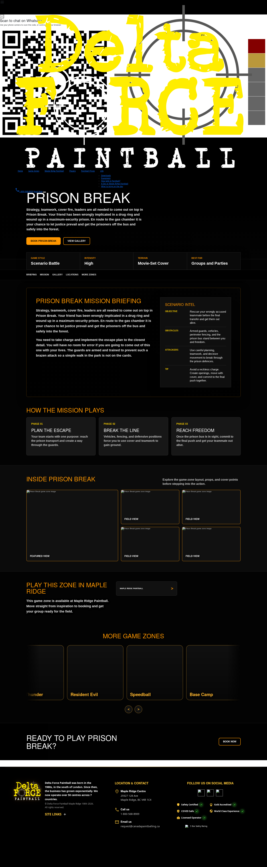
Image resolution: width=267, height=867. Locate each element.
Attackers (171, 350)
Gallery (57, 274)
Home (20, 171)
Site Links (53, 814)
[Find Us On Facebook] (256, 75)
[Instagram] (219, 792)
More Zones (89, 274)
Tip (166, 369)
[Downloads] (256, 60)
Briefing (31, 274)
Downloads (106, 175)
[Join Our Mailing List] (256, 118)
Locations (72, 274)
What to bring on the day (112, 186)
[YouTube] (210, 792)
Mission (44, 274)
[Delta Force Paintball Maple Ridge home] (25, 789)
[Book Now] (256, 46)
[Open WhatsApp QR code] (44, 192)
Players (72, 171)
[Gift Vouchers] (256, 103)
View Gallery (77, 241)
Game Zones (33, 171)
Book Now (229, 741)
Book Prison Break (43, 241)
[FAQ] (256, 89)
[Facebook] (201, 792)
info (102, 171)
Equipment (106, 178)
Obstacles (171, 330)
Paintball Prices (88, 171)
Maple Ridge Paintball (54, 171)
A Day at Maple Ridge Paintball (114, 183)
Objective (171, 311)
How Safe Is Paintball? (110, 181)
